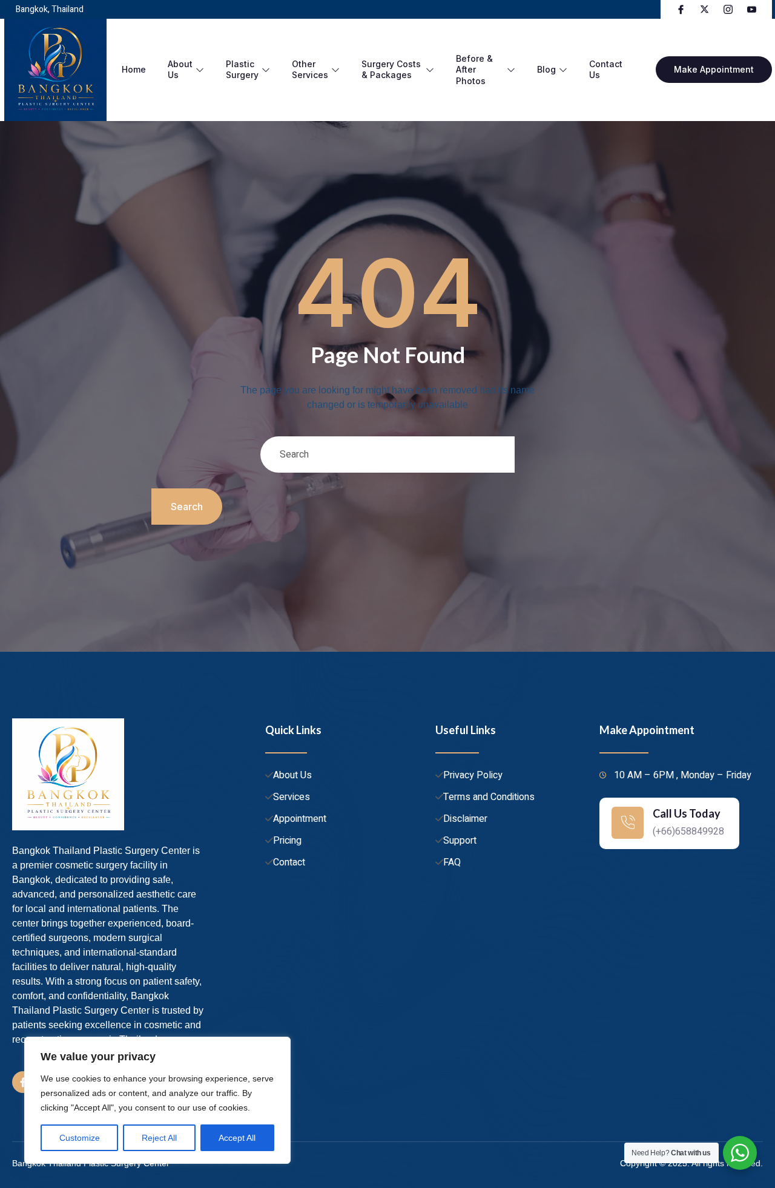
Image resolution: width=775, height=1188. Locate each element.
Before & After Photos (474, 69)
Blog (546, 69)
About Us (180, 69)
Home (134, 69)
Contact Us (605, 69)
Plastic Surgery (242, 69)
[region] (157, 1100)
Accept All (237, 1138)
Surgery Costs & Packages (391, 69)
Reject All (159, 1138)
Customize (79, 1138)
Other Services (310, 69)
